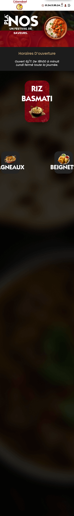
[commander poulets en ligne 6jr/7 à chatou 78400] (55, 28)
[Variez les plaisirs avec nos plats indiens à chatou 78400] (20, 5)
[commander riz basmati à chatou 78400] (37, 111)
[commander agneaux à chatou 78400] (10, 159)
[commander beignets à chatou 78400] (63, 159)
